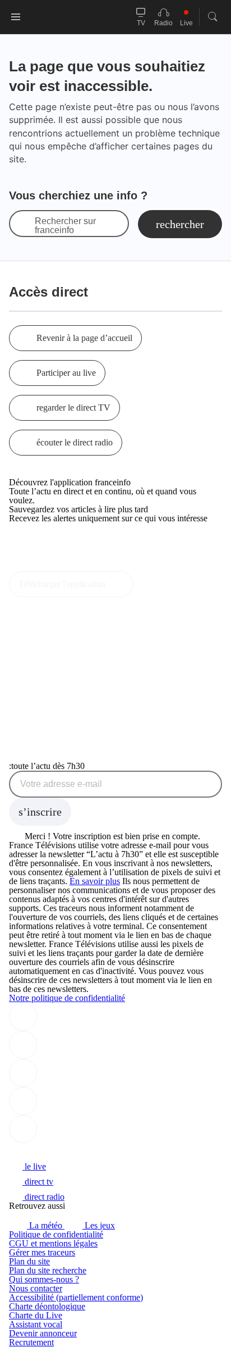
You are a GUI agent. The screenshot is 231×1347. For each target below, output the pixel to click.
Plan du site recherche (47, 1270)
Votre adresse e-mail (61, 784)
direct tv (37, 1181)
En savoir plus (95, 881)
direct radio (43, 1197)
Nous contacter (35, 1288)
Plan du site (29, 1261)
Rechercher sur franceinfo (65, 226)
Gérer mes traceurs (42, 1252)
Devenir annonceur (43, 1333)
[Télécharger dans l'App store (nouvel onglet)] (44, 542)
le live (34, 1166)
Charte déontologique (47, 1306)
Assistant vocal (35, 1324)
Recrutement (31, 1342)
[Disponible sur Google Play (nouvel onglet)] (47, 566)
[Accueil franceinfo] (46, 1151)
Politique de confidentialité (56, 1234)
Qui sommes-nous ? (44, 1279)
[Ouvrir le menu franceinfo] (15, 17)
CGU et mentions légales (53, 1243)
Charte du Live (35, 1315)
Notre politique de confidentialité (67, 998)
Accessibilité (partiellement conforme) (76, 1297)
